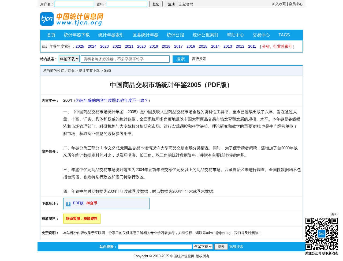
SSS (107, 71)
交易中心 (261, 35)
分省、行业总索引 (277, 46)
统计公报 (175, 35)
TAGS (284, 35)
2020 (141, 46)
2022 (117, 46)
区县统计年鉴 (145, 35)
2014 (215, 46)
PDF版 (78, 203)
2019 (154, 46)
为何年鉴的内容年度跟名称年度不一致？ (112, 100)
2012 (240, 46)
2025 (80, 46)
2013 (227, 46)
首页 (51, 35)
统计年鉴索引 (111, 35)
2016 (191, 46)
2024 (92, 46)
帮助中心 (235, 35)
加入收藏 (279, 4)
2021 (129, 46)
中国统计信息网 (182, 256)
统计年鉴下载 (77, 35)
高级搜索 (199, 59)
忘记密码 (186, 4)
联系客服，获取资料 (82, 219)
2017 (178, 46)
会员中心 (296, 4)
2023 (104, 46)
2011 (252, 46)
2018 (166, 46)
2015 (203, 46)
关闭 (334, 214)
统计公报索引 (205, 35)
